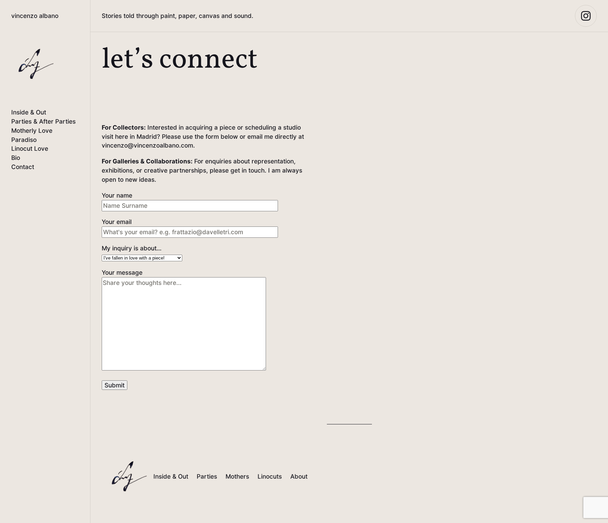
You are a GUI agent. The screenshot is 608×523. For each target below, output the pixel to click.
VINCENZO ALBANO (34, 15)
